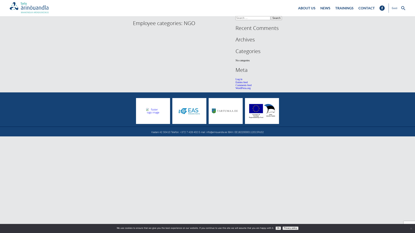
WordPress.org (243, 88)
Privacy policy (290, 228)
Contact (366, 8)
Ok (278, 228)
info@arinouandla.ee (216, 132)
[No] (411, 228)
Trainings (344, 8)
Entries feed (242, 82)
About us (306, 8)
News (325, 8)
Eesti (394, 8)
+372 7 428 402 (189, 132)
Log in (239, 79)
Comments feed (244, 85)
